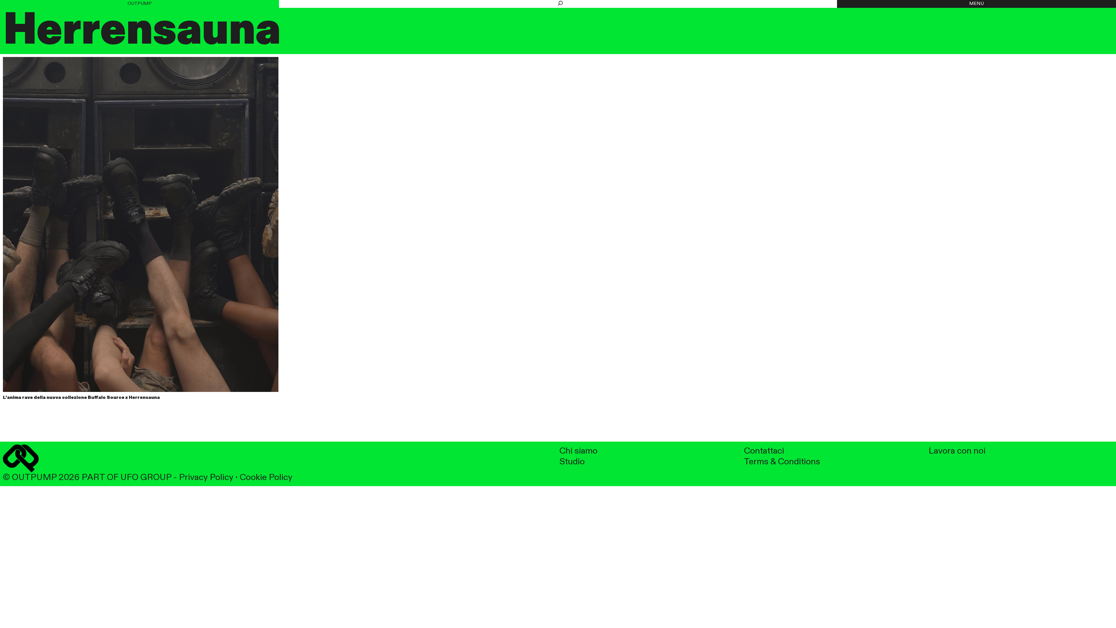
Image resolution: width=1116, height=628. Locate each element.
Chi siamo (578, 451)
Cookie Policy (266, 477)
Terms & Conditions (782, 461)
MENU (976, 3)
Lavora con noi (957, 451)
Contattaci (764, 451)
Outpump (140, 3)
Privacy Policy (206, 477)
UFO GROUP (145, 477)
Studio (572, 461)
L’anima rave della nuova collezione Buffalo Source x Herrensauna (81, 397)
